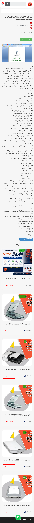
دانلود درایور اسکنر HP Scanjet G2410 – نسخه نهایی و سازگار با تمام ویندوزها (17, 461)
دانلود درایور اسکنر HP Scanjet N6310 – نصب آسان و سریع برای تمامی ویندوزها (17, 370)
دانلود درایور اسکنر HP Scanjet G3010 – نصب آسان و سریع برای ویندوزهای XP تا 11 (17, 325)
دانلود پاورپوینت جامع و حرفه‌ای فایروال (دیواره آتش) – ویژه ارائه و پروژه (18, 279)
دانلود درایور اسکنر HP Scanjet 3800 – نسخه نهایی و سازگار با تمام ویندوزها (17, 415)
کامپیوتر (29, 11)
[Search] (7, 4)
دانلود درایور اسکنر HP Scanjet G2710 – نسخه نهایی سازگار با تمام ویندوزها (17, 506)
